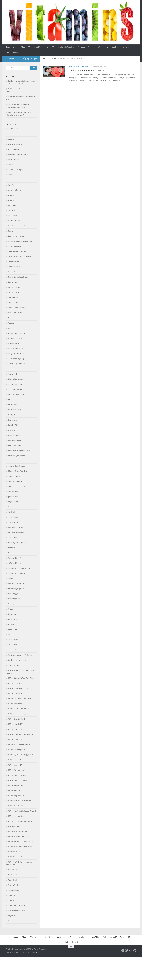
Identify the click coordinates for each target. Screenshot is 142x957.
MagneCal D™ (13, 502)
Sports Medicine (13, 640)
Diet (9, 328)
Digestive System (14, 343)
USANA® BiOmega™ (16, 826)
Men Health (12, 512)
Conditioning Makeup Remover (19, 277)
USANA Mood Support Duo (17, 750)
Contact (15, 53)
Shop (23, 47)
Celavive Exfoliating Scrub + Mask (20, 241)
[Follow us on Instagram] (31, 58)
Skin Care (11, 624)
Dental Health (12, 318)
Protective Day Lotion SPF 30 (18, 573)
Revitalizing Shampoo (15, 599)
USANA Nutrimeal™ (15, 765)
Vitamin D (11, 895)
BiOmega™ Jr (13, 200)
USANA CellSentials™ (16, 683)
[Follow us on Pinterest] (35, 58)
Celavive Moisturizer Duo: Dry (18, 246)
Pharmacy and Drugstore (17, 543)
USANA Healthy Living (16, 729)
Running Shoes (13, 604)
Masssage (11, 507)
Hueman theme (33, 952)
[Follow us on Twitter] (28, 58)
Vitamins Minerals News (16, 905)
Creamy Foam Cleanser (16, 308)
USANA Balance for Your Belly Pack (21, 678)
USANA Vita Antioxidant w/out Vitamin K (22, 811)
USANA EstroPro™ (15, 704)
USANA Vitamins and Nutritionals (20, 821)
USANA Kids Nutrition (15, 739)
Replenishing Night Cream (17, 583)
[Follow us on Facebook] (24, 58)
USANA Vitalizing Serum (16, 816)
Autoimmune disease (15, 180)
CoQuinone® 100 (14, 287)
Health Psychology (14, 410)
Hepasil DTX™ (13, 425)
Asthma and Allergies (15, 170)
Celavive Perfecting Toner (17, 251)
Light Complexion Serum (16, 481)
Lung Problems (13, 491)
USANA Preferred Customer (18, 780)
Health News (12, 405)
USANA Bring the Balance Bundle (87, 70)
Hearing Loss (12, 420)
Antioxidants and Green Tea (18, 154)
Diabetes (11, 323)
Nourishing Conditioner (16, 527)
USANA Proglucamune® (16, 796)
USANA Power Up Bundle (17, 775)
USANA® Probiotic (14, 852)
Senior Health (12, 614)
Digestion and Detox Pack (17, 333)
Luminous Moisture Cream (17, 486)
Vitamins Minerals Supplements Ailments (68, 47)
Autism (10, 175)
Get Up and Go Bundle (16, 394)
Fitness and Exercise (15, 369)
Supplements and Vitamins (17, 660)
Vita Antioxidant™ (14, 890)
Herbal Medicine (13, 435)
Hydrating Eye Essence (16, 456)
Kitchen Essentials (14, 476)
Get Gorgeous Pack (15, 389)
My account (127, 47)
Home (7, 47)
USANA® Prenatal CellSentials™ (20, 847)
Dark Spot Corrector (15, 313)
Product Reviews (14, 553)
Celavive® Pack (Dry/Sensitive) (19, 256)
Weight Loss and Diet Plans (109, 47)
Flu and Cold (12, 374)
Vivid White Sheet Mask (16, 911)
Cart (7, 53)
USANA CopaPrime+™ (16, 693)
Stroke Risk (12, 650)
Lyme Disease (13, 497)
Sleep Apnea (12, 629)
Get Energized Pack (15, 384)
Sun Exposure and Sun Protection (20, 655)
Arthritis (10, 164)
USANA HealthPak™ (15, 724)
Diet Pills (91, 47)
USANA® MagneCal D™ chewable (20, 841)
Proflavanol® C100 (14, 558)
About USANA (13, 129)
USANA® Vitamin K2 (15, 857)
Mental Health (13, 517)
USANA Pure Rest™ (15, 806)
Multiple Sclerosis (14, 522)
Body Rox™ (12, 210)
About (15, 47)
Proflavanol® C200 (14, 563)
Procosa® (11, 548)
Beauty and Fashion (15, 190)
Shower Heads (13, 619)
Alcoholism (12, 139)
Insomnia (11, 461)
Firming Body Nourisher (16, 364)
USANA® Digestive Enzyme (18, 836)
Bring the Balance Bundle (80, 67)
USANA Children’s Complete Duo (20, 688)
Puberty (10, 578)
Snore (10, 634)
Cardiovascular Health (16, 236)
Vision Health (12, 880)
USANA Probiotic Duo (15, 785)
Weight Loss (12, 916)
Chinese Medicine (14, 267)
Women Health (13, 921)
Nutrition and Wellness (16, 532)
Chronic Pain (12, 272)
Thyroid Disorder (14, 665)
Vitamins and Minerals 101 (38, 47)
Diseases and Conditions (17, 348)
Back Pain (11, 185)
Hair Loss (11, 399)
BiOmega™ (12, 195)
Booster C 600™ (14, 221)
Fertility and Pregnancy (16, 359)
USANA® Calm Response (17, 831)
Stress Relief (12, 645)
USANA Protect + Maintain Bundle (20, 801)
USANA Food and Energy (17, 714)
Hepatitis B (11, 430)
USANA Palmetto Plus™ (16, 770)
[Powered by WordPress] (14, 952)
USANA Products (14, 790)
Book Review (12, 216)
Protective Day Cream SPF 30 (19, 568)
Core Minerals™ (13, 297)
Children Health (13, 262)
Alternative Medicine (15, 144)
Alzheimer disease (14, 149)
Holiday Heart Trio (14, 445)
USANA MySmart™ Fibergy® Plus (20, 755)
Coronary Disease (14, 302)
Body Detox (12, 205)
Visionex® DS (13, 885)
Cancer (10, 231)
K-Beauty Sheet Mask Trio (17, 471)
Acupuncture (12, 134)
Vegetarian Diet (13, 875)
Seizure (10, 609)
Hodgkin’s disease (14, 440)
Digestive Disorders (15, 338)
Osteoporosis (12, 537)
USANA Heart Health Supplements (20, 734)
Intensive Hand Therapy (16, 466)
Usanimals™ (12, 870)
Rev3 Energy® (13, 594)
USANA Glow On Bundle (17, 719)
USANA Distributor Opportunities (19, 698)
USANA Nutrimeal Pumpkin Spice (20, 760)
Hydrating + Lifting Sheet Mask (19, 451)
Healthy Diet (12, 415)
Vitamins (11, 900)
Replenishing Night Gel (16, 589)
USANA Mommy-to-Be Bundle (19, 744)
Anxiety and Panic (14, 159)
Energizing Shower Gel (16, 354)
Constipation (12, 282)
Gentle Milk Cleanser (15, 379)
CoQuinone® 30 (13, 292)
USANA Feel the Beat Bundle (18, 709)
